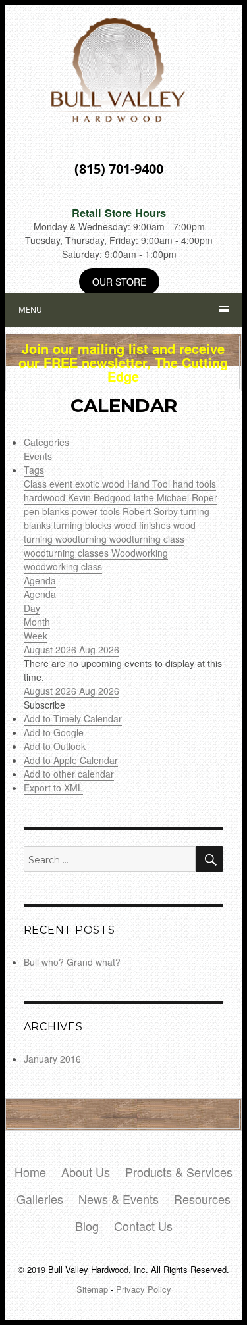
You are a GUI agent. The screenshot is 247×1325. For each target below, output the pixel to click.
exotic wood (101, 483)
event (62, 483)
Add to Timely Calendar (73, 718)
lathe (145, 497)
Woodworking (139, 552)
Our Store (119, 281)
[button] (44, 704)
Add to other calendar (69, 773)
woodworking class (63, 566)
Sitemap (92, 1289)
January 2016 (52, 1058)
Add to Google (54, 732)
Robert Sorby (151, 511)
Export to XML (53, 787)
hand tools (194, 483)
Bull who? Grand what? (72, 961)
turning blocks (83, 525)
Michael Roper (187, 497)
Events (38, 456)
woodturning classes (67, 552)
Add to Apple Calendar (71, 759)
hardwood (46, 497)
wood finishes (143, 525)
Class (36, 483)
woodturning (82, 538)
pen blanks (48, 511)
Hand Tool (150, 483)
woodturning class (146, 538)
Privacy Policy (143, 1289)
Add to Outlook (55, 746)
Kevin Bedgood (101, 497)
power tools (97, 511)
